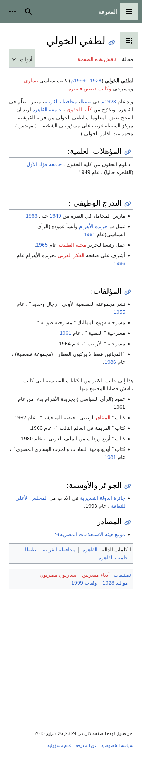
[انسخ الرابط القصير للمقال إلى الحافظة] (112, 42)
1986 (119, 263)
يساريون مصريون (58, 575)
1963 (32, 216)
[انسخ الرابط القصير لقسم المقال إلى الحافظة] (128, 152)
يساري (31, 80)
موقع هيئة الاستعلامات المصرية (92, 534)
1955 (119, 312)
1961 (89, 234)
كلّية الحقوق (79, 109)
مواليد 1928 (115, 583)
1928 (96, 80)
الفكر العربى (71, 255)
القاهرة (90, 549)
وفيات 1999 (84, 583)
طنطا (85, 101)
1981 (110, 457)
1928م (108, 101)
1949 (55, 216)
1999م (78, 80)
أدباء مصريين (96, 575)
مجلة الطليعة (72, 245)
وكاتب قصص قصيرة (89, 88)
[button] (129, 11)
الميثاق (103, 417)
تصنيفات (122, 575)
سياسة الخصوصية (117, 745)
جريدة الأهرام (93, 226)
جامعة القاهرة (47, 109)
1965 (42, 245)
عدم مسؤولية (59, 745)
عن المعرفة (86, 745)
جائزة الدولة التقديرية (102, 498)
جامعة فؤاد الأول (44, 164)
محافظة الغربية (60, 101)
